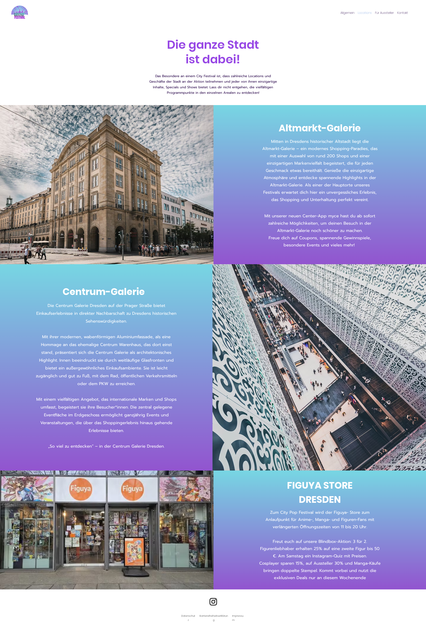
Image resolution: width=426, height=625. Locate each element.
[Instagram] (213, 602)
